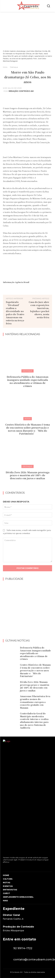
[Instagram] (9, 867)
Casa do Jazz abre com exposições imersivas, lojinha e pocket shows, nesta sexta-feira (39, 309)
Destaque (14, 67)
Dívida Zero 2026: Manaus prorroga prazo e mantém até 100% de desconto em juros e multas (27, 475)
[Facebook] (4, 867)
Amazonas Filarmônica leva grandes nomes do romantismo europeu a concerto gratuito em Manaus (35, 702)
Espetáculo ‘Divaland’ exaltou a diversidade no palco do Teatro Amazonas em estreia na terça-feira (15, 312)
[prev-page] (25, 485)
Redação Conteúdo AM (21, 91)
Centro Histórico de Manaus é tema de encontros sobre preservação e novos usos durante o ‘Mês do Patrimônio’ (27, 429)
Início (5, 67)
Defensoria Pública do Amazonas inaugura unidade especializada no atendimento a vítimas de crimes (27, 381)
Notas (28, 418)
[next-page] (29, 485)
